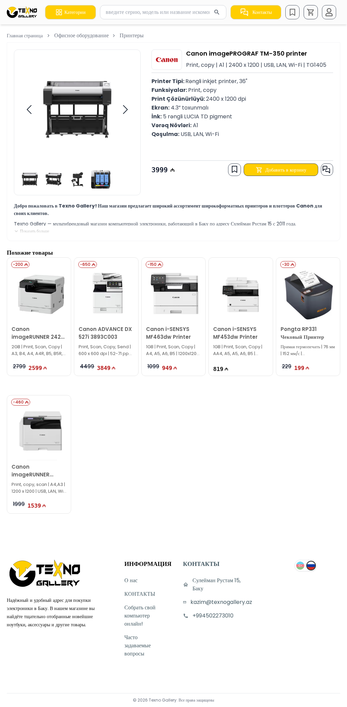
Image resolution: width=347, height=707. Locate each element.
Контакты (262, 12)
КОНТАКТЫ (139, 594)
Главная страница (25, 35)
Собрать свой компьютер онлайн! (140, 616)
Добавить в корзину (285, 169)
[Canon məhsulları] (166, 60)
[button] (311, 12)
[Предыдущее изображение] (29, 109)
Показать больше (34, 231)
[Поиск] (216, 12)
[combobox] (163, 12)
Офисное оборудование (81, 35)
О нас (131, 580)
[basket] (311, 12)
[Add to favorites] (234, 169)
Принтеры (132, 35)
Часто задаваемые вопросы (137, 645)
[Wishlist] (292, 12)
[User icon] (329, 12)
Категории (75, 12)
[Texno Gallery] (22, 12)
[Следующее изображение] (125, 109)
